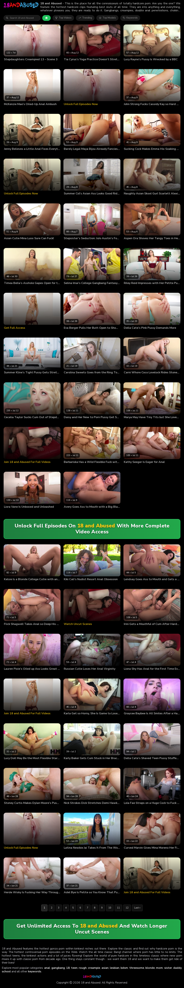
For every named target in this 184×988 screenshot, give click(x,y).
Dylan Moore (11, 808)
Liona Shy (129, 674)
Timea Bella (10, 288)
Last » (137, 907)
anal (47, 968)
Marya (127, 423)
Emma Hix (129, 154)
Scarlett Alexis (131, 199)
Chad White (146, 199)
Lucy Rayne (130, 65)
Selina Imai (69, 288)
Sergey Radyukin (85, 333)
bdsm (124, 968)
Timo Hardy (77, 423)
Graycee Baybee (132, 719)
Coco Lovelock (131, 378)
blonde (150, 968)
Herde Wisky (11, 898)
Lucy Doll (9, 764)
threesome (136, 968)
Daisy (67, 423)
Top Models (109, 17)
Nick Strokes (24, 65)
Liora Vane (9, 512)
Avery (67, 512)
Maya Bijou (69, 154)
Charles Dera (25, 674)
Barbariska (69, 467)
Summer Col (70, 199)
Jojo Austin (69, 244)
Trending (87, 17)
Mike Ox (80, 244)
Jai (65, 853)
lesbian (114, 968)
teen (74, 968)
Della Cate (129, 333)
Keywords (132, 17)
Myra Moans (10, 65)
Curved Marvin (131, 853)
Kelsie (7, 585)
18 (68, 968)
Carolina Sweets (72, 378)
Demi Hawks (70, 808)
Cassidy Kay (130, 109)
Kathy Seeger (131, 467)
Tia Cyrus (69, 65)
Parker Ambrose (108, 288)
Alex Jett (24, 378)
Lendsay (128, 585)
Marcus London (143, 154)
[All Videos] (46, 18)
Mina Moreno (147, 853)
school (6, 971)
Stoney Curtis (148, 378)
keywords (34, 971)
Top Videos (65, 17)
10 (109, 907)
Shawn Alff (79, 585)
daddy (177, 968)
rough (83, 968)
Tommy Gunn (84, 154)
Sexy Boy (144, 467)
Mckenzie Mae (11, 109)
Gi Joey (80, 288)
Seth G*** (141, 333)
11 (118, 907)
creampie (94, 968)
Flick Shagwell (11, 629)
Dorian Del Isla (28, 109)
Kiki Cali (68, 585)
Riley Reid (129, 288)
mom (159, 968)
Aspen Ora (129, 244)
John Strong (144, 109)
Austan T (21, 512)
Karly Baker (70, 764)
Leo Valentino (92, 288)
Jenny (7, 154)
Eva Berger (69, 333)
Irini (126, 629)
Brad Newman (28, 423)
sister (168, 968)
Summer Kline (11, 378)
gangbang (58, 968)
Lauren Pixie (10, 674)
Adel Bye (68, 898)
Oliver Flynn (84, 199)
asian (105, 968)
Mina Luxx (9, 244)
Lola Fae (128, 808)
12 (127, 907)
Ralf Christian (139, 423)
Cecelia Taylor (11, 423)
